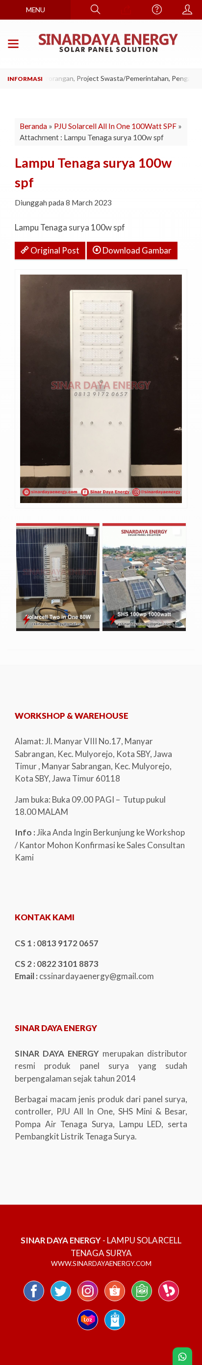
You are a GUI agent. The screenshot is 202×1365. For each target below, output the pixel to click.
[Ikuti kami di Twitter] (61, 1300)
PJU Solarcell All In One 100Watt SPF (115, 126)
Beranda (33, 126)
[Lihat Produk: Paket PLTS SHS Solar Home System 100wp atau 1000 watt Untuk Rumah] (112, 619)
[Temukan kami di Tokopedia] (141, 1300)
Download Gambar (136, 250)
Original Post (54, 250)
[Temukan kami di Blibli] (114, 1329)
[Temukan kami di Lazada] (88, 1329)
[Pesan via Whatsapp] (126, 10)
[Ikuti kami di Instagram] (88, 1300)
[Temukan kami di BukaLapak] (168, 1300)
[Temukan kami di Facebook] (34, 1300)
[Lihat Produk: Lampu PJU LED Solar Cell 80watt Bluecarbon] (26, 619)
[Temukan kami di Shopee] (114, 1300)
